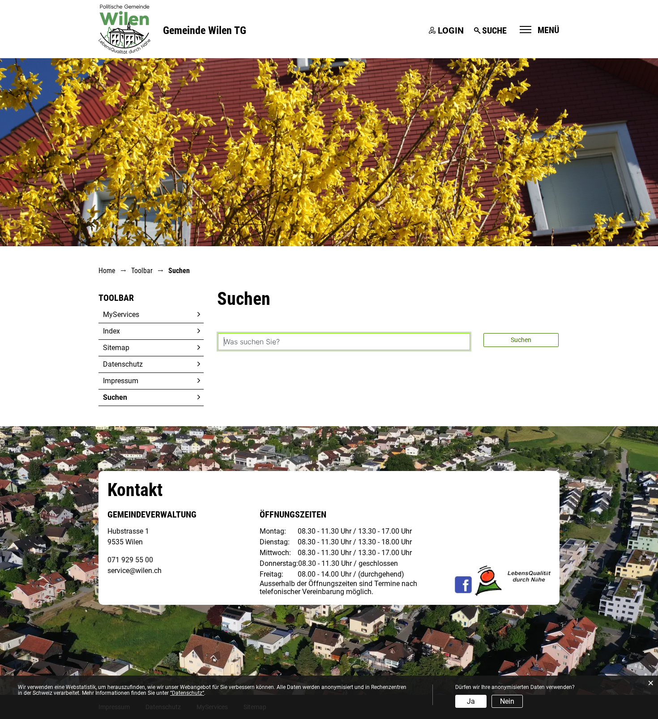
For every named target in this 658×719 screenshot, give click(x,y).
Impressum (120, 381)
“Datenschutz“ (187, 693)
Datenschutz (123, 364)
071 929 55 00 (130, 560)
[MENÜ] (525, 29)
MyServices (121, 314)
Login (451, 30)
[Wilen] (124, 28)
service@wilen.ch (134, 570)
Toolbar (116, 297)
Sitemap (116, 347)
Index (111, 331)
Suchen (136, 397)
